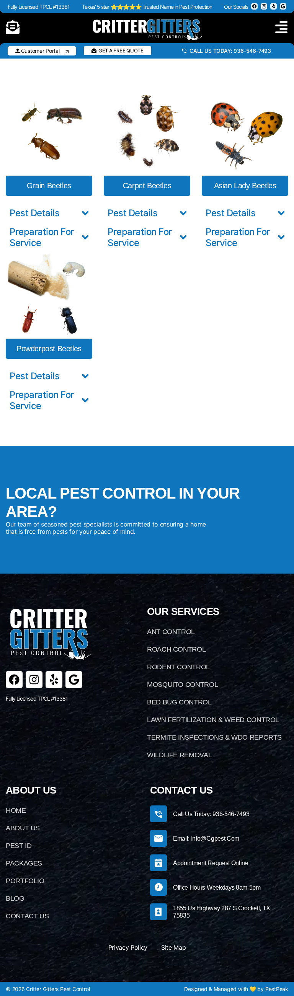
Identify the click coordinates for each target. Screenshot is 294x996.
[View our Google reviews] (283, 6)
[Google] (73, 679)
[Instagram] (34, 679)
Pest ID (18, 845)
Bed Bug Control (179, 702)
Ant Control (171, 632)
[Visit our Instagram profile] (264, 6)
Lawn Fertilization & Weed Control (213, 720)
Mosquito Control (182, 684)
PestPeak (276, 989)
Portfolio (25, 881)
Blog (15, 898)
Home (16, 810)
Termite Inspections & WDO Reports (214, 737)
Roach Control (176, 649)
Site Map (173, 947)
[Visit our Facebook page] (254, 6)
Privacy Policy (128, 947)
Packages (24, 863)
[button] (49, 186)
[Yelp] (54, 679)
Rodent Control (178, 667)
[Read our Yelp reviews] (273, 6)
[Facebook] (14, 679)
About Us (23, 828)
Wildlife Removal (179, 755)
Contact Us (27, 916)
